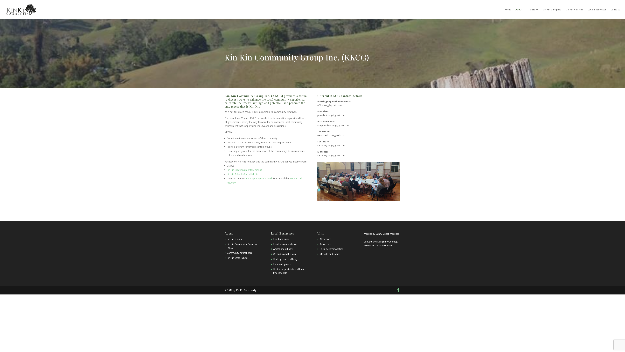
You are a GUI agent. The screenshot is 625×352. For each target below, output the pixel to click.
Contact (615, 9)
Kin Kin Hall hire (574, 9)
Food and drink (281, 239)
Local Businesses (597, 9)
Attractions (325, 239)
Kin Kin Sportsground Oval (258, 178)
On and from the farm (285, 254)
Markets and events (330, 254)
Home (508, 9)
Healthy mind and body (285, 259)
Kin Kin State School (237, 257)
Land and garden (282, 264)
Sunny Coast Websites (387, 233)
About (518, 9)
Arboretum (325, 244)
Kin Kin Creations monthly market (244, 169)
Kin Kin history (234, 239)
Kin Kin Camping (551, 9)
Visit (532, 9)
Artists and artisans (283, 248)
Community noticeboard (239, 252)
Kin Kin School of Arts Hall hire (243, 174)
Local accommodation (285, 244)
